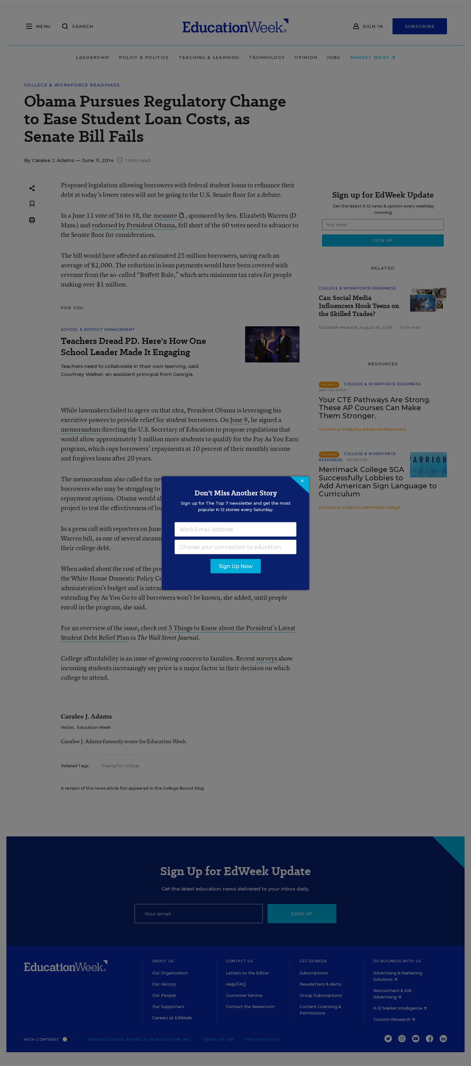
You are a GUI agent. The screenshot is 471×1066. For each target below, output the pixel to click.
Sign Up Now (235, 566)
